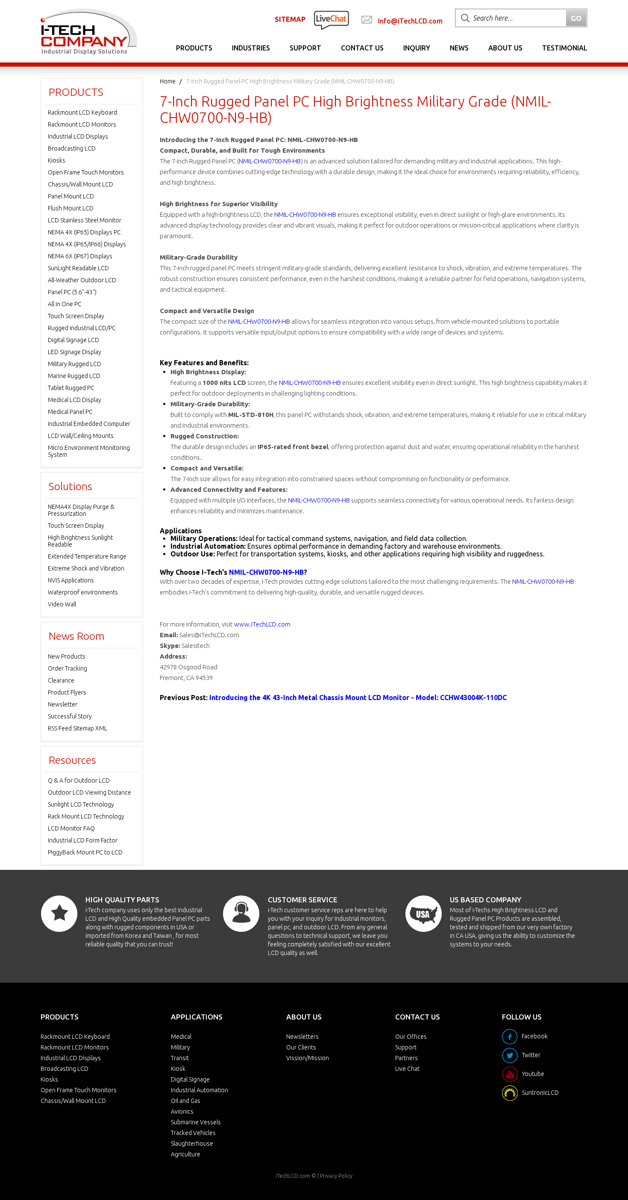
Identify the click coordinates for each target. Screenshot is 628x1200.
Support (305, 48)
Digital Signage (190, 1079)
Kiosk (178, 1068)
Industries (251, 48)
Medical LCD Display (74, 399)
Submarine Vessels (196, 1122)
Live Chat (407, 1068)
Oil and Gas (185, 1100)
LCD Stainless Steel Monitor (84, 220)
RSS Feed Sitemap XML (77, 728)
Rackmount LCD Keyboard (82, 112)
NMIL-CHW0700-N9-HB (270, 161)
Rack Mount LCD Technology (86, 816)
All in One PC (65, 304)
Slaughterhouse (192, 1143)
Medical (181, 1036)
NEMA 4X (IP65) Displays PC (84, 232)
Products (194, 48)
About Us (505, 48)
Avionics (182, 1111)
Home (168, 81)
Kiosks (56, 160)
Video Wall (62, 604)
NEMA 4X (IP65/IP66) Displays (87, 244)
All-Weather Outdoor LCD (82, 280)
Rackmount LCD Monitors (82, 124)
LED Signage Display (74, 352)
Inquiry (416, 48)
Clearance (61, 680)
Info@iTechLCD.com (410, 21)
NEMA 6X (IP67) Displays (80, 256)
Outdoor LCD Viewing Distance (89, 792)
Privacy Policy (336, 1176)
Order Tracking (67, 668)
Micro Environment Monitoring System (89, 451)
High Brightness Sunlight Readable (80, 541)
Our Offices (411, 1036)
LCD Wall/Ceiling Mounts (81, 435)
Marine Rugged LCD (74, 375)
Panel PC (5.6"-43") (72, 292)
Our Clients (301, 1047)
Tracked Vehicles (193, 1132)
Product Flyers (67, 692)
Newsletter (62, 704)
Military (180, 1047)
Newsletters (302, 1036)
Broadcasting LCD (72, 148)
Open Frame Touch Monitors (86, 172)
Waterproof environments (83, 592)
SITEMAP (290, 19)
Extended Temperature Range (87, 556)
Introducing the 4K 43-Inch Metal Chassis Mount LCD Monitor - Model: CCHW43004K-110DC (358, 697)
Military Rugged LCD (74, 364)
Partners (406, 1058)
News (459, 48)
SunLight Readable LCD (78, 268)
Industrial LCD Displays (78, 136)
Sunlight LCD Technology (81, 804)
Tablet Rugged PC (71, 387)
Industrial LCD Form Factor (82, 840)
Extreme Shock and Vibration (86, 568)
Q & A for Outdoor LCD (79, 780)
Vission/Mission (307, 1058)
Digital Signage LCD (73, 340)
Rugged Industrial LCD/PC (82, 328)
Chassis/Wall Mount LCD (80, 184)
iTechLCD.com (293, 1176)
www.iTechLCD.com (262, 624)
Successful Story (70, 716)
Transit (180, 1058)
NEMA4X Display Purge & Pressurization (81, 510)
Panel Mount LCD (71, 196)
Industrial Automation (199, 1090)
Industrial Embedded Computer (89, 423)
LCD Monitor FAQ (71, 828)
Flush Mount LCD (71, 208)
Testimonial (564, 48)
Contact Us (362, 48)
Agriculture (185, 1154)
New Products (66, 656)
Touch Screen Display (76, 316)
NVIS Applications (71, 580)
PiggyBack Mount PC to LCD (85, 852)
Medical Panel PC (70, 411)
